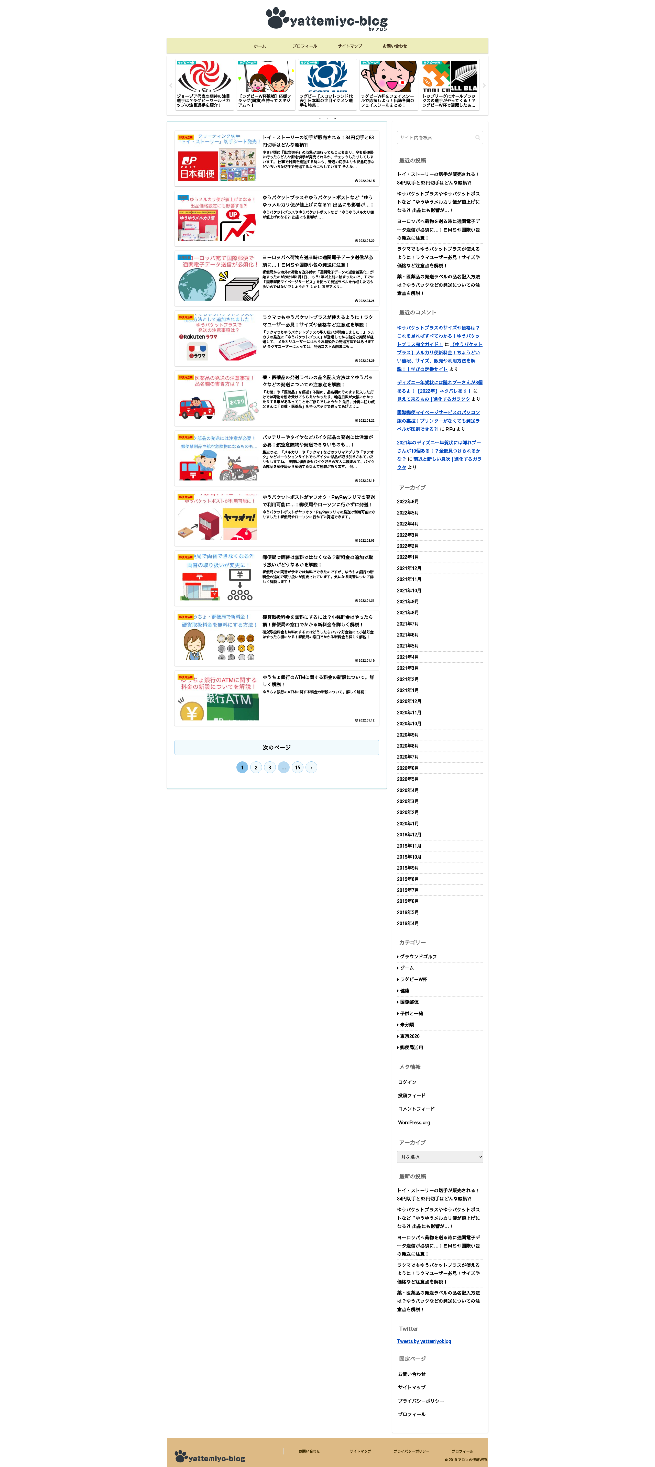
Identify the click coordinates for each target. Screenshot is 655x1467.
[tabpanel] (205, 84)
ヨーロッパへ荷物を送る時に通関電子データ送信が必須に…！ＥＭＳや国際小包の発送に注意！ (438, 229)
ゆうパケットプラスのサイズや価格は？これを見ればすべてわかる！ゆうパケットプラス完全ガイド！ (438, 335)
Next (484, 85)
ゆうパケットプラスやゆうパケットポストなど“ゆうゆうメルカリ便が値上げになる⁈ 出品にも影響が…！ (438, 201)
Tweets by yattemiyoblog (424, 1341)
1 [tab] (319, 118)
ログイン (407, 1082)
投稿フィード (412, 1095)
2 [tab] (327, 118)
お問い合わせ (412, 1374)
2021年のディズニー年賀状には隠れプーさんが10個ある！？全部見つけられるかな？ (439, 450)
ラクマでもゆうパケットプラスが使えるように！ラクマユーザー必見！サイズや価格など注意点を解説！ (438, 257)
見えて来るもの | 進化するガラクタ (433, 399)
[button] (477, 137)
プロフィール (412, 1414)
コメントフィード (416, 1108)
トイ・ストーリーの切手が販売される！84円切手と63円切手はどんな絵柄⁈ (438, 178)
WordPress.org (414, 1122)
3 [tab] (335, 118)
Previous (170, 85)
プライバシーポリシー (421, 1401)
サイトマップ (412, 1387)
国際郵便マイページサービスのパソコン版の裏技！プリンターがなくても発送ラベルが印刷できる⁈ (438, 420)
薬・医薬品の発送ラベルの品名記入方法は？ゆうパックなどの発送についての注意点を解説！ (438, 284)
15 (297, 767)
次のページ (277, 747)
